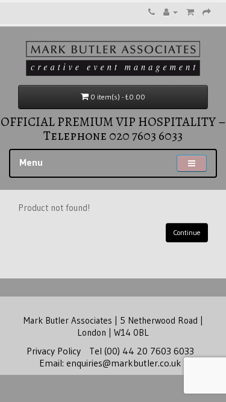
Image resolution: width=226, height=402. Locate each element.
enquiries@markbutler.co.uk (123, 363)
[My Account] (170, 11)
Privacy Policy (54, 351)
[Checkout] (206, 11)
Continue (187, 232)
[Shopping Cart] (190, 11)
